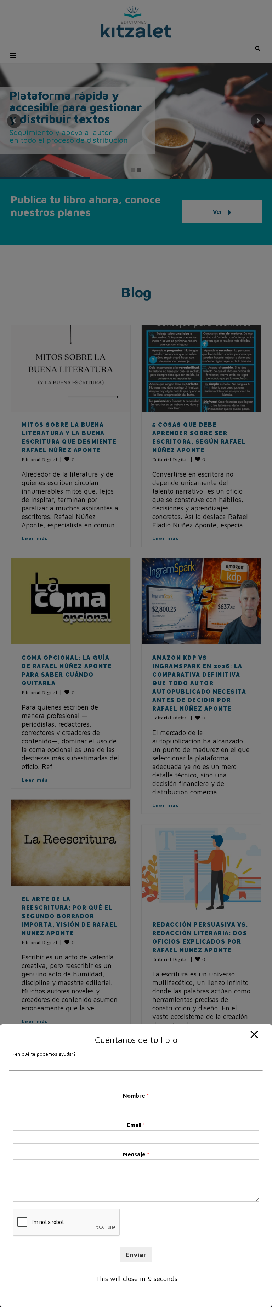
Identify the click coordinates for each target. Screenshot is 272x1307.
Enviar (136, 1255)
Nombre (136, 1095)
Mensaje (136, 1154)
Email (136, 1125)
